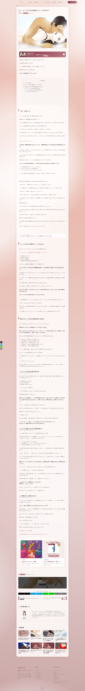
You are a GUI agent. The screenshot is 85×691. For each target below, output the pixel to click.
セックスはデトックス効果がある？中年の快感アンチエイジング (33, 252)
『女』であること (29, 82)
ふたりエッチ (26, 13)
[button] (24, 594)
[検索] (66, 2)
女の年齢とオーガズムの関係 (25, 530)
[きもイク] (12, 2)
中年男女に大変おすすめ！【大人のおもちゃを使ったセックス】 (33, 534)
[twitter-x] (41, 688)
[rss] (43, 688)
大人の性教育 (38, 676)
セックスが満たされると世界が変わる (34, 89)
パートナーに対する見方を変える (33, 88)
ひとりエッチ (38, 670)
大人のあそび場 (38, 674)
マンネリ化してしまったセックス (26, 361)
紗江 (24, 617)
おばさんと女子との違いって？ (26, 141)
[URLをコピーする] (61, 594)
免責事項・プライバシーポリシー (59, 674)
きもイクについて (57, 670)
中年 (33, 574)
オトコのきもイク (39, 678)
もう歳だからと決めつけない (32, 91)
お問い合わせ (56, 676)
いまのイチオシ (73, 2)
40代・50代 (29, 574)
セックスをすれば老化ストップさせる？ (33, 84)
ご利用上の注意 (56, 678)
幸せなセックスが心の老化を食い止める (33, 86)
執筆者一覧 (55, 672)
